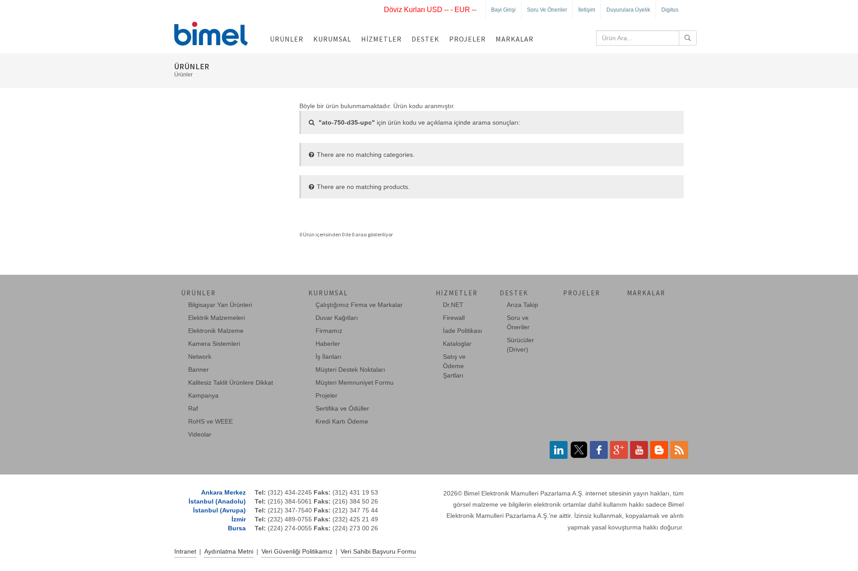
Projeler (467, 38)
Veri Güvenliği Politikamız (296, 551)
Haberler (327, 343)
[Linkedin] (559, 450)
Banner (198, 369)
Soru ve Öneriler (547, 10)
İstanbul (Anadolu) (217, 501)
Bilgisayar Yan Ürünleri (220, 304)
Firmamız (328, 330)
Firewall (454, 317)
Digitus (669, 10)
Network (199, 356)
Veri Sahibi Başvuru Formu (378, 551)
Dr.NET (453, 304)
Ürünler (286, 38)
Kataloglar (457, 343)
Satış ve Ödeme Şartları (454, 366)
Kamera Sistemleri (214, 343)
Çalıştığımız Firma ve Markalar (359, 304)
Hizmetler (381, 38)
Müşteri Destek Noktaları (350, 369)
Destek (425, 38)
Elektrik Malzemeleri (216, 317)
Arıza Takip (522, 304)
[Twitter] (579, 450)
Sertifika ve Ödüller (342, 408)
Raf (193, 408)
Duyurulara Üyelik (628, 10)
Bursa (237, 528)
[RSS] (679, 450)
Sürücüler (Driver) (520, 344)
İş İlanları (328, 356)
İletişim (586, 10)
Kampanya (203, 395)
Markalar (515, 38)
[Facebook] (599, 450)
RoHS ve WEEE (210, 421)
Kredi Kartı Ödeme (341, 421)
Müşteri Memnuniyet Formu (354, 382)
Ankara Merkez (223, 492)
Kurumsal (332, 38)
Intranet (185, 551)
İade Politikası (462, 330)
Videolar (199, 434)
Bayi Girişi (503, 10)
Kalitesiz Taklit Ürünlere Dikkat (230, 382)
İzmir (238, 519)
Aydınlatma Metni (228, 551)
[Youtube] (639, 450)
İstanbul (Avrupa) (219, 510)
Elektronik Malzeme (216, 330)
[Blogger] (659, 450)
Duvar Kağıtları (336, 317)
